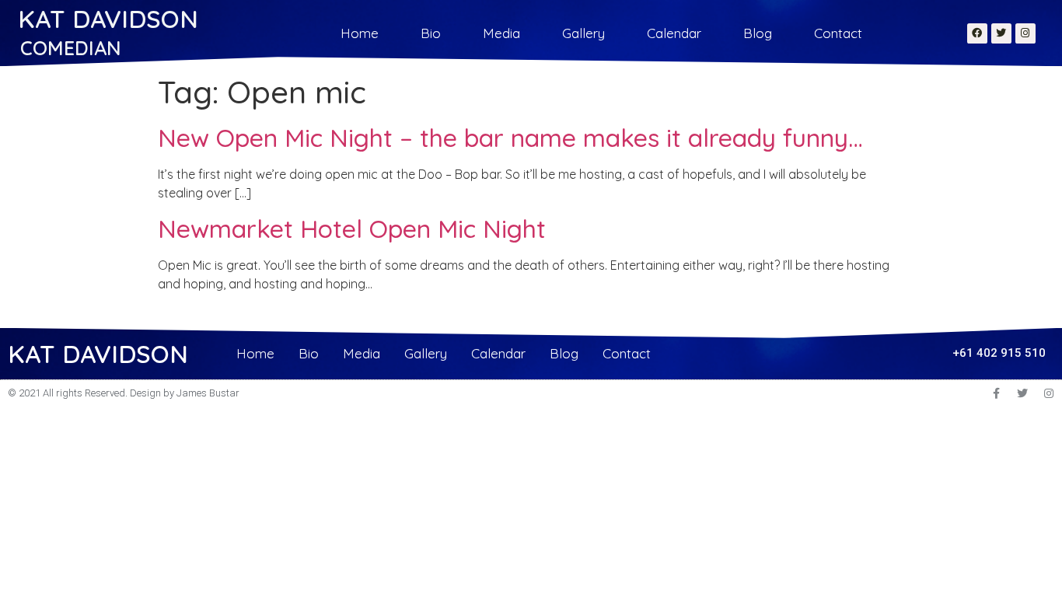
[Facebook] (977, 33)
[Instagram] (1025, 33)
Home (360, 33)
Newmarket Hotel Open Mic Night (352, 228)
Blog (757, 33)
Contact (838, 33)
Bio (431, 33)
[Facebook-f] (995, 393)
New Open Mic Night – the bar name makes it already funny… (510, 137)
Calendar (674, 33)
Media (501, 33)
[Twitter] (1001, 33)
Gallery (583, 33)
